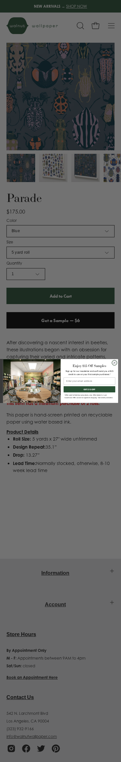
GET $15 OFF (89, 389)
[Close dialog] (114, 362)
